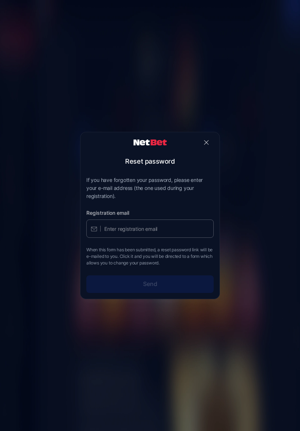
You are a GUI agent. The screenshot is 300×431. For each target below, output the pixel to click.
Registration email (107, 213)
